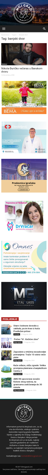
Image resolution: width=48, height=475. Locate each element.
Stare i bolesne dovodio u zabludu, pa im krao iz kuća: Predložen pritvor (26, 328)
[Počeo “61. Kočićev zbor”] (6, 343)
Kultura (4, 64)
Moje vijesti (18, 342)
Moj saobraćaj (18, 390)
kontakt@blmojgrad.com (31, 456)
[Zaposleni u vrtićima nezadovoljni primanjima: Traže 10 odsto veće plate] (6, 355)
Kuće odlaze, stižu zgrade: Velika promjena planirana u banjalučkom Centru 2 (30, 368)
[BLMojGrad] (24, 11)
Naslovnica (5, 35)
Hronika (16, 334)
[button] (44, 28)
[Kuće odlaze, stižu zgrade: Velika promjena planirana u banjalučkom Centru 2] (6, 369)
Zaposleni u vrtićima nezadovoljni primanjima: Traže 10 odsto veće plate (29, 355)
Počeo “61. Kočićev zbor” (26, 339)
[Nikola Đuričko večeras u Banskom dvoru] (24, 54)
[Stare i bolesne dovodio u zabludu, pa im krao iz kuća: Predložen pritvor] (6, 329)
